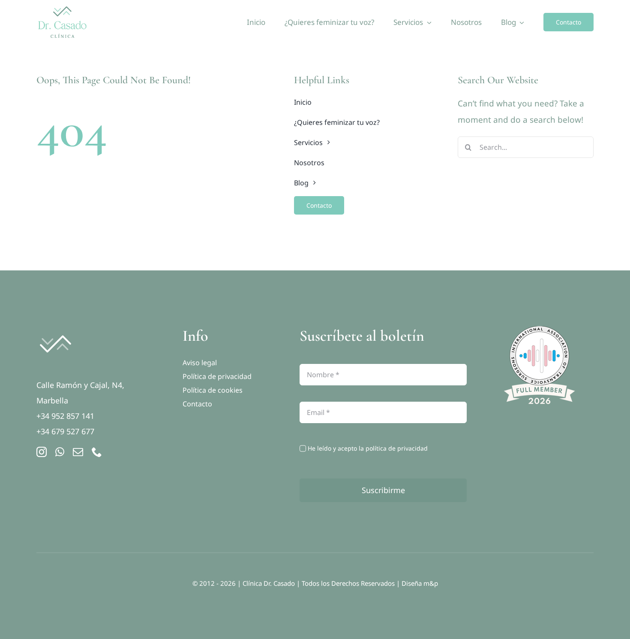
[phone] (97, 452)
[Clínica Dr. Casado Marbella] (55, 330)
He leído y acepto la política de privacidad (368, 448)
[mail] (78, 452)
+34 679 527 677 (65, 431)
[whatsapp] (59, 452)
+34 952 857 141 (65, 416)
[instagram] (41, 452)
